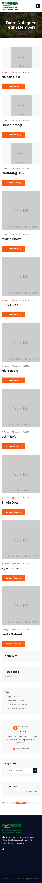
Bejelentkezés (13, 696)
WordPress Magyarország (17, 708)
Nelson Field (11, 77)
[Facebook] (3, 850)
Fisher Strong (12, 125)
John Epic (9, 437)
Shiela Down (11, 502)
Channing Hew (13, 173)
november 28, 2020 (21, 72)
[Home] (10, 6)
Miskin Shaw (11, 239)
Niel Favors (10, 371)
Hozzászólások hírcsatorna (17, 704)
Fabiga (6, 72)
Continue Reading (13, 86)
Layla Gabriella (13, 634)
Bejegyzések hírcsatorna (17, 700)
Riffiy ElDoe (10, 305)
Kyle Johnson (12, 568)
